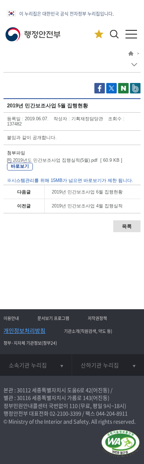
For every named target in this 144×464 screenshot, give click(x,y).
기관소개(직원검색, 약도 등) (88, 331)
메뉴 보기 (134, 64)
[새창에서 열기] (120, 444)
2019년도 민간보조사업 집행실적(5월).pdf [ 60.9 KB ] (67, 160)
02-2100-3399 (65, 413)
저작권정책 (97, 318)
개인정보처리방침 (24, 330)
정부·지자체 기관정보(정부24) (30, 343)
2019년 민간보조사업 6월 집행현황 (87, 192)
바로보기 (20, 166)
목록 (127, 226)
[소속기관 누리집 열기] (36, 365)
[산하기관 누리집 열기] (108, 365)
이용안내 (11, 318)
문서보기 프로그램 (53, 318)
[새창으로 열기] (100, 91)
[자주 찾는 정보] (98, 34)
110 (73, 406)
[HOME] (131, 54)
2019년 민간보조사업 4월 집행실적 (87, 205)
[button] (114, 34)
